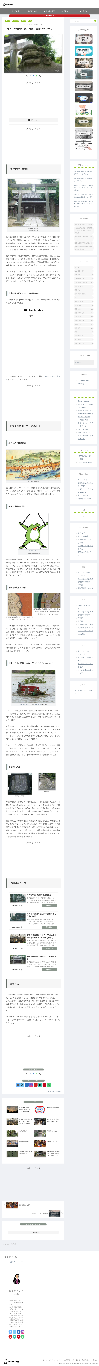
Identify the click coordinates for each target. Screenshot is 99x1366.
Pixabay (37, 704)
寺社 (24, 20)
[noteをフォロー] (40, 1085)
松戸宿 (80, 621)
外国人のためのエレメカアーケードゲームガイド (85, 435)
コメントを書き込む (33, 1232)
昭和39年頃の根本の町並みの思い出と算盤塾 (84, 248)
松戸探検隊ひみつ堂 (85, 628)
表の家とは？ (86, 1360)
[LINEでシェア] (36, 75)
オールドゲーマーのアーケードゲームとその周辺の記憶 (85, 414)
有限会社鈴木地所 (85, 499)
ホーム (45, 1360)
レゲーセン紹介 (84, 429)
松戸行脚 (16, 20)
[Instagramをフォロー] (31, 1085)
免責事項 (67, 1360)
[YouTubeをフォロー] (36, 1085)
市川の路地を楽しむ (85, 495)
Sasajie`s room (83, 401)
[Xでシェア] (26, 75)
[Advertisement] (33, 98)
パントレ (81, 516)
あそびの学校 (83, 536)
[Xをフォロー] (22, 1085)
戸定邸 (80, 585)
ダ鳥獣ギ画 (32, 550)
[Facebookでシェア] (30, 75)
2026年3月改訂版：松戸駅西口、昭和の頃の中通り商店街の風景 (83, 230)
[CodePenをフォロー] (49, 1085)
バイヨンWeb (83, 420)
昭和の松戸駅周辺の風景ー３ (83, 243)
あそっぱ (81, 533)
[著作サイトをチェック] (18, 1085)
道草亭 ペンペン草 (79, 174)
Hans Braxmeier (24, 704)
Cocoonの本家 (83, 381)
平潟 (8, 20)
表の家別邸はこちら (49, 15)
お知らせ (94, 1360)
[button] (39, 75)
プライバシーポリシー (55, 1360)
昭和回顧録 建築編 (85, 588)
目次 (33, 120)
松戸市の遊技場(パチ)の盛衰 (82, 171)
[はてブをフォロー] (27, 1085)
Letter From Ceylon (85, 462)
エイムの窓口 (83, 480)
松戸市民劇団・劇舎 (85, 624)
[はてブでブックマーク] (33, 75)
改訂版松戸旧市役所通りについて (83, 238)
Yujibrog (81, 384)
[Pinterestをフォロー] (44, 1085)
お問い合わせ (76, 1360)
